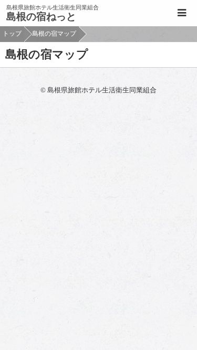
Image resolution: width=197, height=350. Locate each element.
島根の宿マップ (54, 33)
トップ (12, 33)
